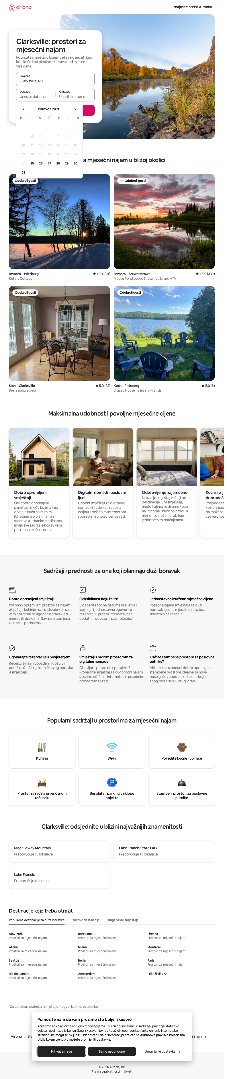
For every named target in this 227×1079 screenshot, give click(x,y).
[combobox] (55, 81)
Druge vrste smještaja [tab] (123, 920)
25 (32, 163)
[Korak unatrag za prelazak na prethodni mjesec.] (24, 109)
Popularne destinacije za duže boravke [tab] (37, 920)
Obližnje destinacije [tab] (86, 920)
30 (75, 163)
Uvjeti (128, 1071)
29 (66, 163)
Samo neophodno (112, 1051)
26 (41, 163)
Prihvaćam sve (61, 1051)
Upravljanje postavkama (162, 1051)
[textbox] (36, 96)
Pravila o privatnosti (106, 1071)
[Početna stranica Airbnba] (20, 7)
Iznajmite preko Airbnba (192, 7)
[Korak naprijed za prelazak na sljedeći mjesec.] (75, 109)
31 (23, 172)
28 (58, 163)
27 (49, 163)
